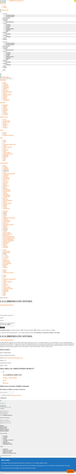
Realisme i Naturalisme (8, 240)
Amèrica (5, 215)
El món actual (6, 221)
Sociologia (5, 114)
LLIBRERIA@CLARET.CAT (16, 0)
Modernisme (6, 235)
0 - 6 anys (5, 255)
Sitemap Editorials (4, 430)
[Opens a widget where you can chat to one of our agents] (70, 471)
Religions (5, 96)
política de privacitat (16, 395)
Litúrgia (5, 89)
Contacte (5, 35)
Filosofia (5, 106)
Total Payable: (3, 324)
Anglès (4, 141)
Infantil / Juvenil (4, 117)
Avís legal (5, 449)
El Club (8, 27)
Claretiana (5, 176)
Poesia (4, 157)
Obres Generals (6, 189)
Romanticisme (6, 242)
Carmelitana (6, 175)
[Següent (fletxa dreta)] (2, 473)
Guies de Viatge (6, 152)
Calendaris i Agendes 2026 (9, 144)
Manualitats (5, 155)
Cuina (4, 148)
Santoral (5, 97)
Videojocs (5, 127)
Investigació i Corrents (8, 224)
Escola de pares (6, 120)
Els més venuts (6, 17)
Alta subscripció (10, 21)
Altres (1, 137)
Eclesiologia (6, 86)
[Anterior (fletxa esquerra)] (0, 473)
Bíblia (4, 82)
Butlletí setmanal (10, 28)
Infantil (4, 123)
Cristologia (5, 85)
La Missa (5, 20)
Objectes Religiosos (7, 91)
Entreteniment (6, 260)
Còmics (5, 259)
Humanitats (2, 102)
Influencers (5, 124)
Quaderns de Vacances (8, 135)
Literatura (5, 109)
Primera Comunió (7, 94)
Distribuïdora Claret (7, 444)
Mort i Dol (5, 90)
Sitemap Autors (3, 428)
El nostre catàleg (5, 77)
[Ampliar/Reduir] (0, 472)
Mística (4, 187)
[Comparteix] (3, 472)
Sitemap (2, 425)
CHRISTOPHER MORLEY (7, 305)
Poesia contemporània (8, 239)
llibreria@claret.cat (7, 415)
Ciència (5, 145)
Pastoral (5, 93)
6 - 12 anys (5, 257)
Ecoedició (8, 34)
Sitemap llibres (3, 426)
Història (5, 107)
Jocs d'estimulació (7, 263)
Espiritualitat (3, 80)
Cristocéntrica (6, 177)
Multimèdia (5, 156)
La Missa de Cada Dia (8, 440)
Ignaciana (5, 183)
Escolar (1, 130)
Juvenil (4, 126)
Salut (4, 160)
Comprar (2, 327)
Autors (1, 163)
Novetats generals (10, 16)
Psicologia (5, 113)
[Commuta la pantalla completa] (2, 472)
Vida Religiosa (6, 196)
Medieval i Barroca (7, 233)
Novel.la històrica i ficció (9, 237)
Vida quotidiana (6, 195)
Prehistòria (5, 228)
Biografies (5, 105)
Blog (7, 31)
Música (4, 134)
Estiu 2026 (5, 19)
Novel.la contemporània (8, 236)
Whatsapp (8, 36)
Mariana (5, 184)
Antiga (4, 216)
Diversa (5, 180)
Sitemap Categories (4, 429)
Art (4, 143)
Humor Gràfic (6, 122)
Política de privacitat (7, 450)
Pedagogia (5, 110)
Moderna (5, 227)
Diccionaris (5, 149)
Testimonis (5, 193)
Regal (4, 159)
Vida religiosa (6, 100)
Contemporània (6, 220)
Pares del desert (6, 191)
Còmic (4, 119)
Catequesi (5, 83)
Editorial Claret (6, 442)
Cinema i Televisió (7, 147)
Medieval (5, 225)
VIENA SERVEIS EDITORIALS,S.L (14, 357)
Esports (4, 151)
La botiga (8, 25)
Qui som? (8, 24)
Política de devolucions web (9, 453)
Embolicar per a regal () (7, 323)
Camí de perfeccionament (9, 173)
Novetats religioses (10, 15)
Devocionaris (6, 179)
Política (4, 111)
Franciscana (6, 181)
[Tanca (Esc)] (5, 472)
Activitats (8, 30)
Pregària (5, 192)
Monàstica (5, 188)
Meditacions (6, 185)
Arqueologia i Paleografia (9, 217)
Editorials (5, 163)
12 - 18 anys (6, 256)
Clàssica (5, 231)
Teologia (5, 98)
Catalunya (5, 219)
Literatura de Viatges (8, 153)
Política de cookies (7, 451)
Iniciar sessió (3, 3)
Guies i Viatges (6, 232)
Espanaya (5, 223)
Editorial (5, 32)
